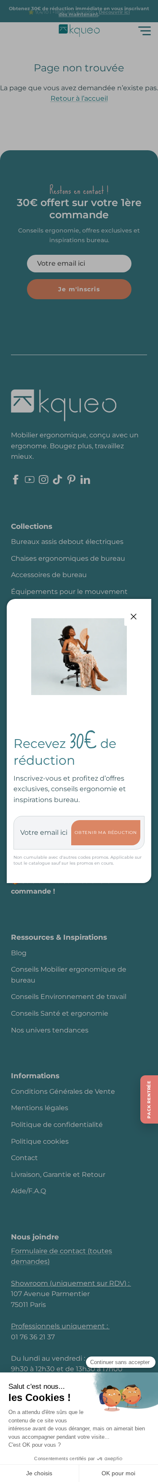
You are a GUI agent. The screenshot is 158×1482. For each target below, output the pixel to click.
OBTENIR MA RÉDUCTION (106, 832)
